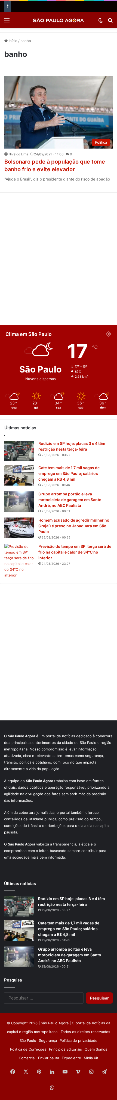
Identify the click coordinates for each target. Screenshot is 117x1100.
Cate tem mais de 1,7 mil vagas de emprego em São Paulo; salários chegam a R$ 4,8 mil (69, 473)
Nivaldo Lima (18, 154)
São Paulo (28, 1040)
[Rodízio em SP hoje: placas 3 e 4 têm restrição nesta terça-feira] (19, 451)
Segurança (48, 1040)
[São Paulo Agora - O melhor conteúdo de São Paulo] (58, 20)
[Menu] (7, 22)
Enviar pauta (48, 1058)
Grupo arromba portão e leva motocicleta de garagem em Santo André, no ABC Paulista (69, 500)
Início (12, 41)
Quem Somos (96, 1049)
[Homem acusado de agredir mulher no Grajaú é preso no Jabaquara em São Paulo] (19, 528)
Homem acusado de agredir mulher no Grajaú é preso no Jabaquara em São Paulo (73, 526)
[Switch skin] (100, 22)
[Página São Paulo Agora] (65, 1088)
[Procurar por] (110, 22)
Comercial (27, 1058)
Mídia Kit (91, 1058)
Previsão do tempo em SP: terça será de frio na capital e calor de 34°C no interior (74, 552)
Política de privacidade (78, 1040)
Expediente (71, 1058)
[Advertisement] (58, 256)
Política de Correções (28, 1049)
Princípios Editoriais (65, 1049)
